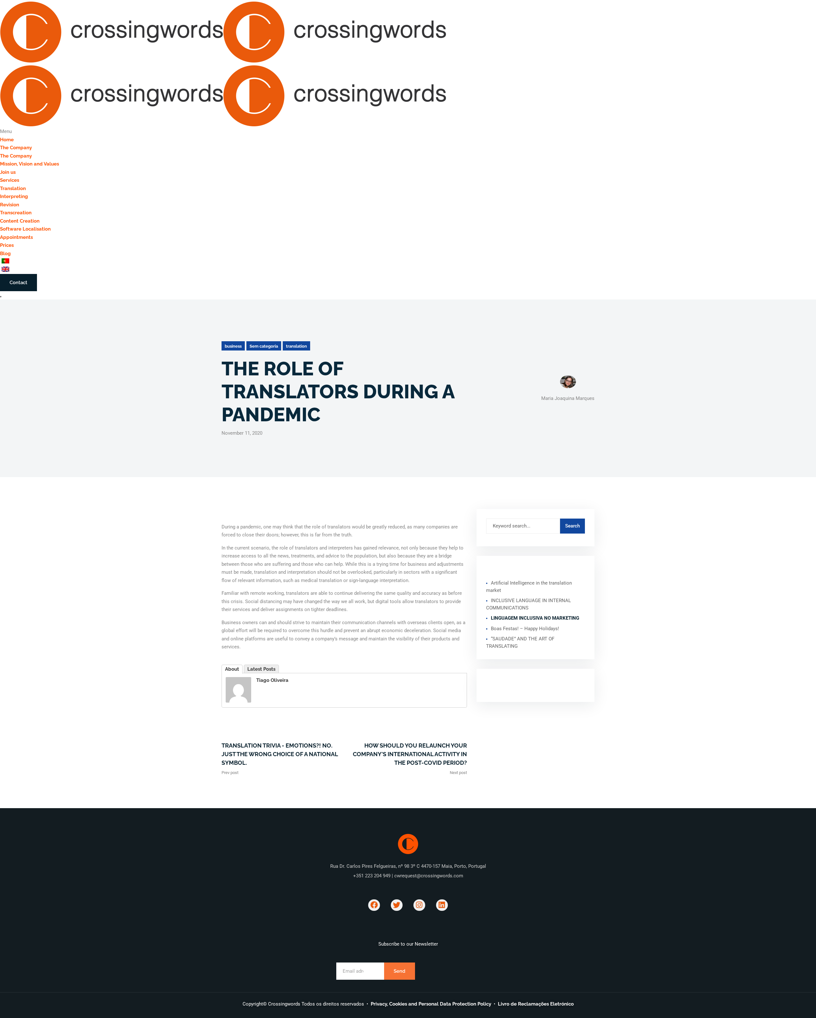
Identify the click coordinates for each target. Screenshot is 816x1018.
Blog (5, 253)
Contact (18, 282)
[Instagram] (419, 905)
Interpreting (14, 196)
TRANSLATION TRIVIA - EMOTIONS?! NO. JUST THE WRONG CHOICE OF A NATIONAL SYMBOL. (280, 754)
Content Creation (20, 221)
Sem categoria (264, 346)
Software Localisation (25, 229)
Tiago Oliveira (272, 680)
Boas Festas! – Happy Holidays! (525, 628)
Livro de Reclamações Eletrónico (536, 1004)
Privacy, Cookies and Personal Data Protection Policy (431, 1004)
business (233, 346)
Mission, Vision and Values (29, 164)
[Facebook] (374, 905)
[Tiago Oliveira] (238, 689)
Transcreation (16, 213)
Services (9, 180)
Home (7, 140)
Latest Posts (261, 669)
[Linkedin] (442, 905)
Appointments (16, 237)
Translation (13, 188)
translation (296, 346)
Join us (8, 172)
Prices (7, 245)
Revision (9, 205)
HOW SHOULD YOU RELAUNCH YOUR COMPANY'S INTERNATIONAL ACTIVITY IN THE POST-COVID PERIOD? (410, 754)
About (232, 669)
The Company (16, 148)
